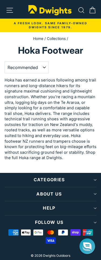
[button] (87, 246)
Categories (49, 179)
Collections (56, 38)
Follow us (49, 222)
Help (49, 208)
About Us (49, 194)
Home (38, 38)
